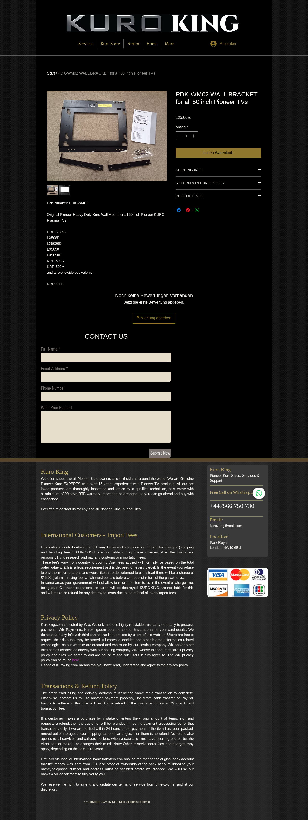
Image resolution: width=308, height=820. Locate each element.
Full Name (49, 349)
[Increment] (194, 136)
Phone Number (52, 388)
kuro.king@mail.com (226, 526)
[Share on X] (206, 210)
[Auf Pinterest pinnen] (188, 210)
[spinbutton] (186, 136)
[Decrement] (179, 136)
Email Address (53, 368)
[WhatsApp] (259, 493)
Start (51, 73)
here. (76, 660)
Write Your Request (56, 407)
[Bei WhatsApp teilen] (197, 210)
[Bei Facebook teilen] (179, 210)
